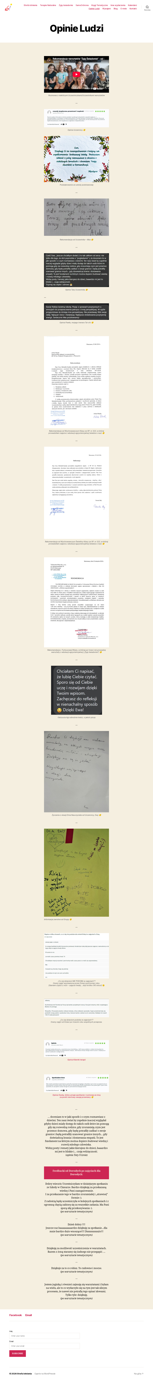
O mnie (123, 8)
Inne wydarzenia (118, 5)
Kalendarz (132, 5)
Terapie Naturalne (48, 5)
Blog (116, 8)
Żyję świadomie (66, 5)
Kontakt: (133, 8)
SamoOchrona (82, 5)
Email (28, 1315)
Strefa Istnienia (30, 5)
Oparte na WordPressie (44, 1373)
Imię (11, 1331)
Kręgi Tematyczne (99, 5)
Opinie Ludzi (94, 8)
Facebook (15, 1315)
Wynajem (106, 8)
